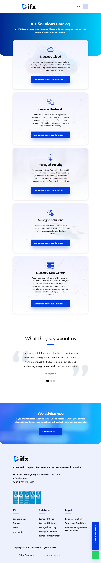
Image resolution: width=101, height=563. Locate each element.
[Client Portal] (85, 6)
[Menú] (16, 6)
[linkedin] (5, 283)
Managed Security (47, 527)
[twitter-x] (5, 286)
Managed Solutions (48, 531)
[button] (47, 381)
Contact (16, 523)
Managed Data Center (49, 536)
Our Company (19, 519)
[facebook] (5, 292)
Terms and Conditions (75, 523)
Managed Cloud (46, 519)
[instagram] (5, 289)
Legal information (73, 519)
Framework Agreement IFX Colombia (76, 529)
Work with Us (19, 532)
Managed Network (48, 523)
